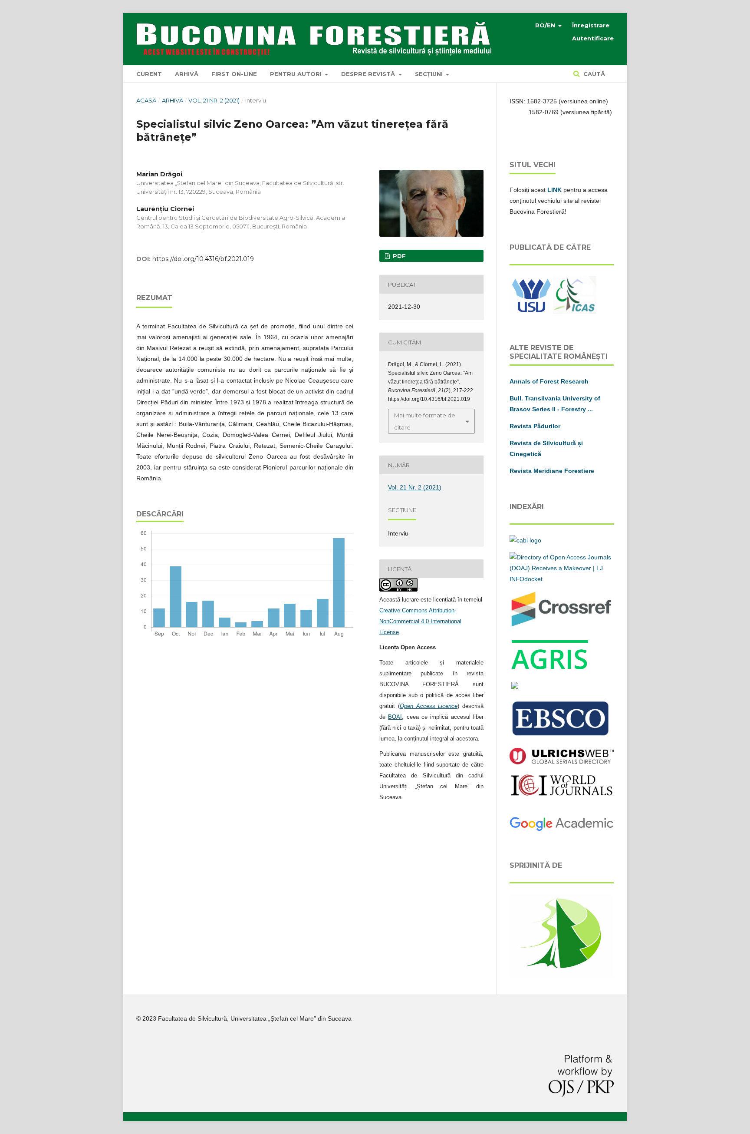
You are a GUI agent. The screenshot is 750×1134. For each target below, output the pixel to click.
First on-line (234, 73)
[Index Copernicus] (562, 794)
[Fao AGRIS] (550, 669)
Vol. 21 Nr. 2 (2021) (214, 100)
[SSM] (562, 975)
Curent (149, 73)
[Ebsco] (562, 736)
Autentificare (593, 38)
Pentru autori (296, 73)
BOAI (395, 717)
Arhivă (186, 73)
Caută (593, 73)
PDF (398, 255)
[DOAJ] (562, 578)
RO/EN (546, 25)
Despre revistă (369, 73)
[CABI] (525, 540)
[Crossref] (562, 625)
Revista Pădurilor (535, 426)
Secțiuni (429, 73)
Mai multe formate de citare (424, 421)
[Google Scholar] (562, 829)
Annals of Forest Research (549, 381)
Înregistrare (590, 25)
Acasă (146, 100)
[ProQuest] (514, 686)
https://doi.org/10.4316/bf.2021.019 (203, 259)
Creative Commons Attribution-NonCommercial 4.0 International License (420, 621)
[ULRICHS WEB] (562, 762)
